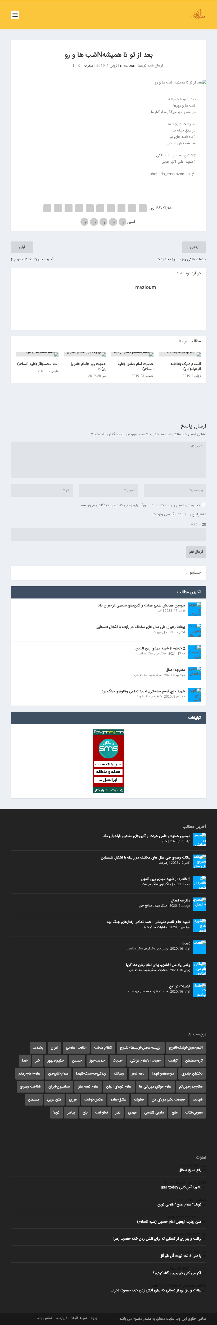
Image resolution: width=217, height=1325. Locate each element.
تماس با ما (44, 1318)
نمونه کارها (79, 1318)
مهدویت (133, 991)
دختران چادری (192, 1074)
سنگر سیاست (145, 653)
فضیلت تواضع (179, 986)
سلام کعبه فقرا (88, 1087)
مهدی (132, 1113)
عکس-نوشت (93, 1100)
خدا (25, 1061)
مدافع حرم (140, 675)
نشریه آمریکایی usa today (181, 1187)
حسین (77, 1061)
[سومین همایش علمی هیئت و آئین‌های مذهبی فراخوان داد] (194, 609)
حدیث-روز (97, 1061)
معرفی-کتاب (194, 1113)
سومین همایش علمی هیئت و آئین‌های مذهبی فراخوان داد (141, 605)
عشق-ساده (118, 1100)
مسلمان (33, 1100)
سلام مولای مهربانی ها (155, 1087)
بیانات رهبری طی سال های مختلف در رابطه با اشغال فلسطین (140, 627)
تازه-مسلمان (194, 1061)
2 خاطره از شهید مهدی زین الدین (160, 648)
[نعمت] (199, 947)
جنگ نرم (160, 653)
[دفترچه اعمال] (194, 673)
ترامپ (173, 1061)
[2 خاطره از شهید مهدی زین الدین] (194, 652)
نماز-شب (101, 1113)
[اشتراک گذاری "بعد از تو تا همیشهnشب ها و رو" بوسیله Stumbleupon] (68, 208)
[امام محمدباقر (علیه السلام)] (37, 354)
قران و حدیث (149, 991)
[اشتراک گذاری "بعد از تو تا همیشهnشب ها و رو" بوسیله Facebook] (142, 208)
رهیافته (119, 1074)
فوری (73, 1100)
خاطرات (157, 696)
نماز (117, 1113)
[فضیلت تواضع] (199, 990)
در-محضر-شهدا (163, 1074)
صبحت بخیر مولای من (168, 1100)
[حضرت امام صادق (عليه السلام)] (132, 354)
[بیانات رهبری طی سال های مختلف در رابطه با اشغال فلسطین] (194, 630)
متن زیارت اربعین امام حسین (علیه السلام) (169, 1222)
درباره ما (61, 1318)
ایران (54, 1048)
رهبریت (158, 632)
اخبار (159, 610)
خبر (37, 1061)
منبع (174, 1113)
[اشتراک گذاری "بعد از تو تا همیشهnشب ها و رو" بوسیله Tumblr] (111, 208)
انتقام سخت (103, 1048)
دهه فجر (138, 1074)
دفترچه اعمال (175, 670)
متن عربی (54, 1100)
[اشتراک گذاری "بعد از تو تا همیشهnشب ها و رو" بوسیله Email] (58, 208)
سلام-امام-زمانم (29, 1074)
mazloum (128, 66)
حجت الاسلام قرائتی (145, 1061)
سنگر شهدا (155, 675)
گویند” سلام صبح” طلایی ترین (179, 1204)
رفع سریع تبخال (190, 1170)
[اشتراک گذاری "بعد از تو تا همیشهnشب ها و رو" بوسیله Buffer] (79, 208)
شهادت (198, 1100)
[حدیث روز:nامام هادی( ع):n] (85, 354)
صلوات (139, 1100)
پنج (85, 1113)
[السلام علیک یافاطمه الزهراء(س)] (180, 354)
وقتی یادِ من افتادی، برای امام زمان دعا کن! (158, 965)
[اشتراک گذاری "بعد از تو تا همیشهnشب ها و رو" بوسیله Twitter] (132, 208)
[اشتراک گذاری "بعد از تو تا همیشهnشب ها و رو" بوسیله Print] (47, 208)
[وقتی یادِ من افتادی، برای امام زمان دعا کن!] (199, 968)
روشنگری (150, 948)
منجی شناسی (154, 1113)
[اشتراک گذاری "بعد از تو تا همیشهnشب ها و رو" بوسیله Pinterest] (100, 208)
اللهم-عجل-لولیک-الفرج (186, 1048)
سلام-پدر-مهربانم (191, 1087)
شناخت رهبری (30, 1087)
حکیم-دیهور (56, 1061)
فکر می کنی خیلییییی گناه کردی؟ (177, 1273)
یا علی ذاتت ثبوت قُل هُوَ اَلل (180, 1256)
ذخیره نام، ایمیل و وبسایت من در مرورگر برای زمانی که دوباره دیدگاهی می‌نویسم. (140, 505)
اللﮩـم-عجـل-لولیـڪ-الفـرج (140, 1048)
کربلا (56, 1113)
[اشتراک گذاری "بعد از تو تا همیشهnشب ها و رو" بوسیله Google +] (121, 208)
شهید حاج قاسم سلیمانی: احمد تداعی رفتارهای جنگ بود (143, 691)
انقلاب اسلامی (76, 1048)
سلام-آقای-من (58, 1074)
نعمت (186, 943)
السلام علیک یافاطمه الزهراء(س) (185, 366)
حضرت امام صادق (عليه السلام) (135, 366)
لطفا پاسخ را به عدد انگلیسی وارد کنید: (177, 514)
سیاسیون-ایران (59, 1087)
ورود (94, 1318)
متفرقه (88, 66)
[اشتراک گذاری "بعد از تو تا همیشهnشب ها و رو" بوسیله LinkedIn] (89, 208)
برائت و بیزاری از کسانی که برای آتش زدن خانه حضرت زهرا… (156, 1239)
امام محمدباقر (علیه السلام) (37, 364)
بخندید (38, 1048)
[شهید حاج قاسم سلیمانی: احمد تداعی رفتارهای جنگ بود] (194, 695)
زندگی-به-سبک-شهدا (91, 1074)
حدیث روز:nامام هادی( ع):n (88, 366)
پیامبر (71, 1113)
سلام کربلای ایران (119, 1087)
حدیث (163, 991)
